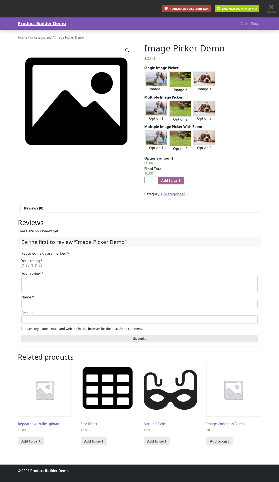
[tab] (33, 208)
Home (22, 37)
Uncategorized (41, 37)
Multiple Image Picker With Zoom (173, 126)
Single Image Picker (161, 67)
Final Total (153, 168)
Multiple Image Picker (163, 97)
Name (27, 297)
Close (271, 12)
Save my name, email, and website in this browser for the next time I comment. (85, 329)
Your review (32, 273)
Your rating (32, 260)
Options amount (158, 158)
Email (27, 312)
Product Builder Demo (42, 23)
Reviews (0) (33, 208)
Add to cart (170, 180)
